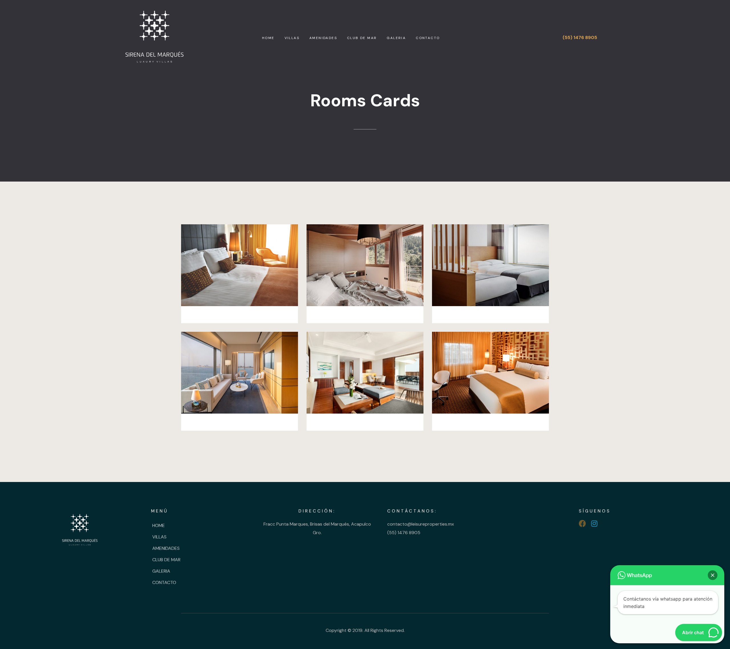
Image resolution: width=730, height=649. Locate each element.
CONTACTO (428, 38)
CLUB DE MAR (362, 38)
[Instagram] (594, 523)
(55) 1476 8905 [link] (403, 533)
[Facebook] (582, 523)
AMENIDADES (323, 38)
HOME (268, 38)
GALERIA (396, 38)
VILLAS (292, 38)
